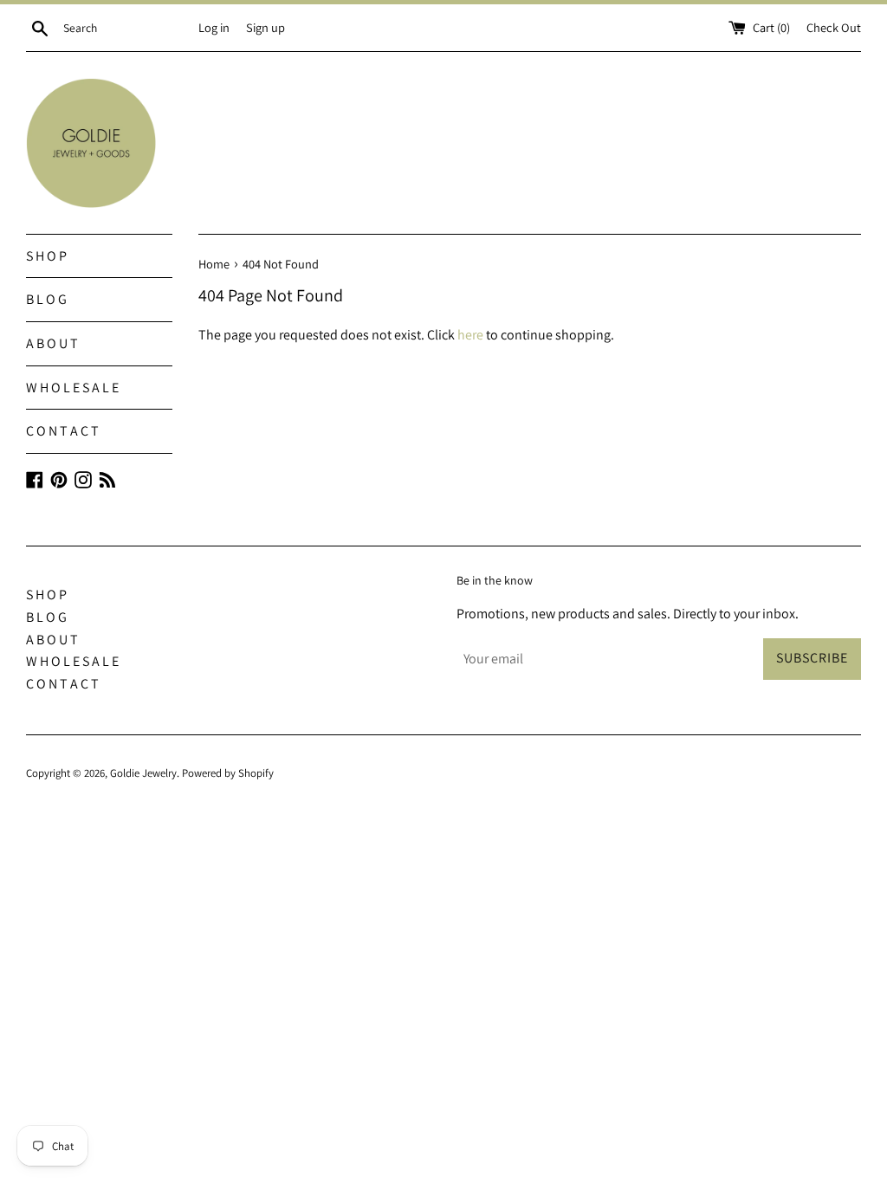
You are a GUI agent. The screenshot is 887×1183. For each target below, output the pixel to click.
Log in (214, 27)
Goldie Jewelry (143, 773)
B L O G (46, 299)
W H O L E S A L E (72, 387)
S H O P (46, 256)
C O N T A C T (62, 431)
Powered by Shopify (228, 773)
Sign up (265, 27)
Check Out (833, 27)
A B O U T (52, 343)
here (470, 335)
